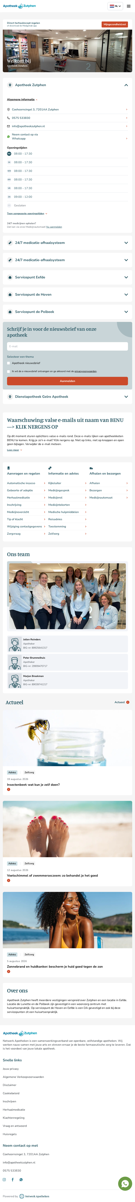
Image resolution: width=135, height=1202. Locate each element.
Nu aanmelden (54, 227)
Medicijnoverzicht (18, 512)
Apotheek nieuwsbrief (26, 363)
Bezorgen (95, 490)
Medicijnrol (55, 498)
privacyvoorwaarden (86, 371)
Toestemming (57, 526)
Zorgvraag (14, 534)
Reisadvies (55, 519)
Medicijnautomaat (100, 498)
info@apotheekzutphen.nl (28, 126)
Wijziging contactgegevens (24, 526)
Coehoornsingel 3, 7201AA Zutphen (35, 109)
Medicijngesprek (58, 490)
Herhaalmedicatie (18, 498)
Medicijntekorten (59, 505)
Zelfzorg (53, 534)
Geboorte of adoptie (20, 490)
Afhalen (94, 483)
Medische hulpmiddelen (63, 512)
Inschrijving (14, 505)
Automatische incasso (21, 483)
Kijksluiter (54, 483)
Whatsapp (18, 139)
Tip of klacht (15, 519)
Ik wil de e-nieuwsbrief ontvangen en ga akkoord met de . (54, 371)
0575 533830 (21, 118)
